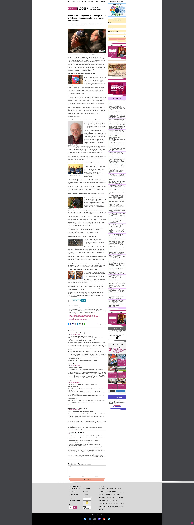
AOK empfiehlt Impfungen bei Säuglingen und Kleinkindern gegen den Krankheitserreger (117, 220)
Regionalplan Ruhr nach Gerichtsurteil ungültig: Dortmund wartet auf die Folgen (117, 117)
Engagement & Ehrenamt (111, 491)
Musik (122, 498)
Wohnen (77, 25)
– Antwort (78, 334)
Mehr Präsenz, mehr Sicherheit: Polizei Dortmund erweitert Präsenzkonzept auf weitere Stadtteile (116, 231)
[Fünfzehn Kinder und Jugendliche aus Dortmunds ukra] (121, 383)
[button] (68, 324)
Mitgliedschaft (86, 491)
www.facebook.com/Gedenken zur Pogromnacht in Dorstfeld (82, 315)
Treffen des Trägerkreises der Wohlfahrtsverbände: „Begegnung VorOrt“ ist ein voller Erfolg (117, 123)
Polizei (115, 500)
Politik (109, 500)
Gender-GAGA (120, 1)
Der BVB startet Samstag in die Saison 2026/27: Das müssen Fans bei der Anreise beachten (116, 243)
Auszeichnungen (86, 489)
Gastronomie (102, 494)
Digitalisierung (102, 491)
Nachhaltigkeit (102, 500)
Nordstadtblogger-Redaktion (114, 152)
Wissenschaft (119, 507)
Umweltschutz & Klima (116, 504)
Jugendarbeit (88, 24)
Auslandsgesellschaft (111, 488)
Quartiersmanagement (103, 501)
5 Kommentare (81, 25)
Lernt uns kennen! (86, 488)
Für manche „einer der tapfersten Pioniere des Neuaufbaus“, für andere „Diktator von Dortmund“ (117, 186)
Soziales (69, 25)
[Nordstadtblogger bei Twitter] (94, 518)
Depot (122, 489)
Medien (106, 498)
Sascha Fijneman (84, 23)
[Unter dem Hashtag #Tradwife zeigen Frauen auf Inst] (112, 372)
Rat (110, 501)
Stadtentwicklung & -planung (104, 504)
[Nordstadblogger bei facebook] (90, 518)
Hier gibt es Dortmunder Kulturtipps (116, 249)
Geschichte (80, 24)
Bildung (102, 23)
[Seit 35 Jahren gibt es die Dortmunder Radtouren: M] (121, 360)
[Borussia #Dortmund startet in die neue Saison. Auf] (121, 372)
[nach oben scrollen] (192, 523)
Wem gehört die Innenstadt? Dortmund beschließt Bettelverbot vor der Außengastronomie (117, 277)
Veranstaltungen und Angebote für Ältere (117, 283)
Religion (111, 503)
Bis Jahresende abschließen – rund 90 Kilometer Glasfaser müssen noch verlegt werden (116, 272)
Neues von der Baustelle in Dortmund (116, 102)
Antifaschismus (91, 23)
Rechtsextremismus (100, 24)
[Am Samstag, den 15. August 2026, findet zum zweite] (112, 383)
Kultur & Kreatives (94, 24)
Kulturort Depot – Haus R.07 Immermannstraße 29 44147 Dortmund (74, 490)
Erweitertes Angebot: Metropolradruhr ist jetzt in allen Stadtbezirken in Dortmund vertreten (117, 155)
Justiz (121, 495)
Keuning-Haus (102, 497)
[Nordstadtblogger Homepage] (68, 1)
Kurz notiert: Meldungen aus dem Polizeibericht (117, 178)
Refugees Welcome (103, 503)
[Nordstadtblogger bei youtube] (104, 518)
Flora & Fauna (115, 492)
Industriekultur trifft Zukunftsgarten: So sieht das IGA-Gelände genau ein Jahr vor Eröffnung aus (117, 210)
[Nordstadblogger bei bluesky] (85, 518)
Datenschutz (85, 494)
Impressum (85, 493)
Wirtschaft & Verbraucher (110, 507)
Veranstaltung (73, 25)
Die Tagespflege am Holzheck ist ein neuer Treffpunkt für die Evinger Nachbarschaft (117, 161)
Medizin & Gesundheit (114, 498)
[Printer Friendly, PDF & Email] (101, 324)
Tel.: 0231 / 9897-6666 (73, 494)
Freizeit (121, 492)
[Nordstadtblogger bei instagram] (109, 518)
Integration (84, 24)
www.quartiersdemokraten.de (75, 313)
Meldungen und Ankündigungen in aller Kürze (117, 128)
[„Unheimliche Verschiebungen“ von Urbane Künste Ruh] (112, 360)
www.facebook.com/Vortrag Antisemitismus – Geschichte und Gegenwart (84, 316)
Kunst (101, 498)
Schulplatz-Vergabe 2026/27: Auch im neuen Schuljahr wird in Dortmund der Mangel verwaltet (117, 182)
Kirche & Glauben (110, 497)
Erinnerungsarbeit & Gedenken (73, 24)
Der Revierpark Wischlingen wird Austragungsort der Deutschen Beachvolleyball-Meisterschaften (116, 304)
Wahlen (101, 507)
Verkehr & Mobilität (119, 506)
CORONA (116, 489)
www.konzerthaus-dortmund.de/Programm (78, 319)
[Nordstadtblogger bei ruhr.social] (99, 518)
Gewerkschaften (117, 494)
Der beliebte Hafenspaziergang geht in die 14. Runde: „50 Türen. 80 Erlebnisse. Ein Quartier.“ (117, 259)
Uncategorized (102, 506)
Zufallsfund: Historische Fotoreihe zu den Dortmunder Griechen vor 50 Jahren (117, 134)
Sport (122, 503)
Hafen (101, 495)
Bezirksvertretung (97, 23)
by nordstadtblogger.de (97, 522)
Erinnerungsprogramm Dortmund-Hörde (77, 318)
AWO (119, 488)
